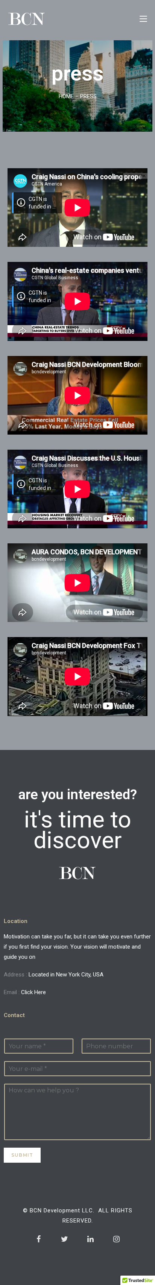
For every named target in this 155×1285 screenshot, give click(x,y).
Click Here (33, 992)
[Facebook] (38, 1239)
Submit (22, 1155)
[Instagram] (116, 1239)
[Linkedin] (90, 1239)
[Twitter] (64, 1239)
